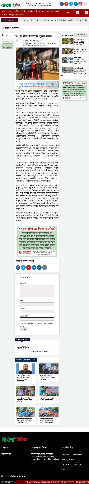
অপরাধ (47, 11)
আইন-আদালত (39, 11)
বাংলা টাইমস (23, 347)
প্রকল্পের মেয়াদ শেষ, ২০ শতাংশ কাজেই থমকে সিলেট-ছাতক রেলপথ (47, 421)
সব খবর (64, 469)
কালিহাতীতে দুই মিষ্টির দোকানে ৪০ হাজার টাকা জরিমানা (24, 400)
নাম (21, 301)
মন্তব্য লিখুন (24, 283)
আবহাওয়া (4, 15)
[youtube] (80, 4)
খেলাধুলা (11, 15)
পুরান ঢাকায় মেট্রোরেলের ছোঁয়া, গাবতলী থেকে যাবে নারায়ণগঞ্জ (80, 60)
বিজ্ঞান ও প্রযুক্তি (55, 11)
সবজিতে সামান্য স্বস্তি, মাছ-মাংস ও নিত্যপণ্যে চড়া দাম (80, 51)
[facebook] (62, 4)
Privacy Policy (67, 459)
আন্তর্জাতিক (30, 11)
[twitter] (66, 4)
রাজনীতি (16, 11)
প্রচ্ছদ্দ (3, 11)
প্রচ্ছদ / (7, 28)
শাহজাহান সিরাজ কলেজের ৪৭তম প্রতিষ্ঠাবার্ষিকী (48, 399)
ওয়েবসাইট (24, 316)
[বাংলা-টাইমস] (11, 4)
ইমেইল (22, 308)
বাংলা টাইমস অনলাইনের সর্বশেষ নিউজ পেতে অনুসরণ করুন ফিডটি (37, 85)
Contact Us (77, 455)
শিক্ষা (17, 15)
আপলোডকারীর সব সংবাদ (40, 351)
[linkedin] (76, 4)
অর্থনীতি (22, 11)
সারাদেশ (9, 11)
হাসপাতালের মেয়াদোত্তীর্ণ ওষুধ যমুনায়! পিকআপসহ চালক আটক (24, 421)
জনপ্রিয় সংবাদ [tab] (81, 35)
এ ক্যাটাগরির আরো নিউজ (25, 360)
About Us (65, 455)
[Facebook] (18, 267)
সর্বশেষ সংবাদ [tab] (67, 35)
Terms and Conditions (71, 464)
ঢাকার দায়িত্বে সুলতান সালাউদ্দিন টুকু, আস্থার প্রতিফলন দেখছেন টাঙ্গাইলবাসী (23, 378)
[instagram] (71, 4)
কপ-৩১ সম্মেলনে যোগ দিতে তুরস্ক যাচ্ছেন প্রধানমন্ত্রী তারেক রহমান (40, 20)
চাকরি (22, 15)
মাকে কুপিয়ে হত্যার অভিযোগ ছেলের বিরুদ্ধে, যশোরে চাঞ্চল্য (47, 377)
